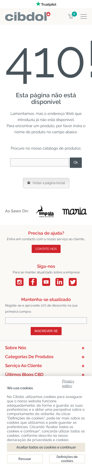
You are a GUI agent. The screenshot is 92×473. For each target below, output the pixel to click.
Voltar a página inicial (48, 183)
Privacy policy (68, 382)
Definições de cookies (67, 459)
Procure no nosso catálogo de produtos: (46, 148)
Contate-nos (46, 249)
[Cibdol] (27, 15)
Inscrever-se (46, 331)
